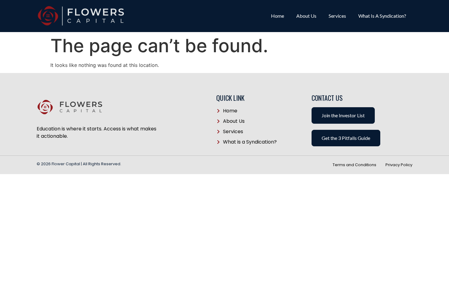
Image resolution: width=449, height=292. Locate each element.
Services (337, 16)
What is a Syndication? (382, 16)
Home (277, 16)
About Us (306, 16)
